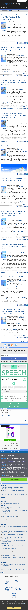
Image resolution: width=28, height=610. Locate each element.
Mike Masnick (21, 55)
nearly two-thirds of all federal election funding (13, 290)
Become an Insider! (14, 479)
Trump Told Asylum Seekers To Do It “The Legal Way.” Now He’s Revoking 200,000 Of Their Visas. (13, 115)
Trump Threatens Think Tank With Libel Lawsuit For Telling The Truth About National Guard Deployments (13, 311)
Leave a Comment (5, 43)
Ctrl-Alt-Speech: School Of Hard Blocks (9, 513)
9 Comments (3, 337)
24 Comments (4, 141)
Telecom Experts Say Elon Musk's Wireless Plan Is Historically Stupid (13, 494)
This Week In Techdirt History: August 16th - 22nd (10, 503)
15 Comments (4, 272)
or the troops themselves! (11, 329)
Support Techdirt (18, 589)
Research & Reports (7, 583)
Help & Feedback (9, 587)
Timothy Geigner (21, 22)
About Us (17, 578)
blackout (18, 261)
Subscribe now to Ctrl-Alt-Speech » (14, 406)
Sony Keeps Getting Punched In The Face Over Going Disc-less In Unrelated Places (14, 246)
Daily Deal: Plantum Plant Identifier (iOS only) (9, 516)
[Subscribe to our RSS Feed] (12, 345)
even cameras (20, 195)
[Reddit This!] (21, 43)
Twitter (6, 578)
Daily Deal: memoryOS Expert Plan (8, 555)
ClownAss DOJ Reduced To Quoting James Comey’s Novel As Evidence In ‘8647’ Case (13, 82)
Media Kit (7, 588)
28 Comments (4, 305)
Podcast (7, 581)
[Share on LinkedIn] (27, 43)
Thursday (4, 524)
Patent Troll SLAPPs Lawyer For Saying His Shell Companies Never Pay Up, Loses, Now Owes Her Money (14, 49)
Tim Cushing (20, 89)
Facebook (7, 579)
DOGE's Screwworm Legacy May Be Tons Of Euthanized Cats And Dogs (14, 526)
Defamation (4, 63)
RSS (6, 580)
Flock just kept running (21, 193)
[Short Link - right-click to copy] (17, 43)
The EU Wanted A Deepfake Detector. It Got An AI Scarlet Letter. (13, 534)
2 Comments (3, 206)
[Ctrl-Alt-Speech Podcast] (14, 370)
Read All (25, 420)
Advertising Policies (17, 580)
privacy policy (17, 361)
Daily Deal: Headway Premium (11, 146)
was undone (13, 95)
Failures (4, 226)
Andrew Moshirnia (10, 281)
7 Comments (3, 239)
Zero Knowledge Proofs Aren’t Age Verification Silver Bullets (12, 514)
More (1, 572)
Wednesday (4, 543)
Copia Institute (18, 587)
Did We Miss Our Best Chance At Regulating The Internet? (13, 418)
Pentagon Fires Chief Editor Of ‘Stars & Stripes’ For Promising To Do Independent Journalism (14, 17)
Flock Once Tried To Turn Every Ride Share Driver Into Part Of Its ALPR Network (13, 180)
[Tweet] (23, 43)
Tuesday (3, 562)
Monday (3, 485)
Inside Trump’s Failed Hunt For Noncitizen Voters (10, 548)
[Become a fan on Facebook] (9, 345)
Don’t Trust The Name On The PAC (12, 277)
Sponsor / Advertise (7, 590)
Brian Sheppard (22, 280)
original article (18, 286)
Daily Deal (20, 149)
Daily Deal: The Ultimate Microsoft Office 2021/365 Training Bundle (13, 490)
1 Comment (9, 75)
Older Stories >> (24, 341)
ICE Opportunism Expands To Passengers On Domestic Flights (13, 557)
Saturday (3, 501)
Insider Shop (17, 588)
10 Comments (10, 108)
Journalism (4, 30)
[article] (7, 456)
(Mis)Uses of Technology (4, 194)
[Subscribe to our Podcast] (16, 345)
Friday (3, 505)
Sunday (3, 497)
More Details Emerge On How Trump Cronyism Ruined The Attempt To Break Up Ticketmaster (13, 213)
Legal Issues (4, 95)
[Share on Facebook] (25, 43)
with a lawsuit (18, 323)
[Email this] (19, 43)
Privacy (16, 581)
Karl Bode (20, 220)
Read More (3, 75)
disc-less (9, 256)
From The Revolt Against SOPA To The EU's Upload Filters (13, 417)
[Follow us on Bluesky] (5, 345)
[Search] (27, 1)
